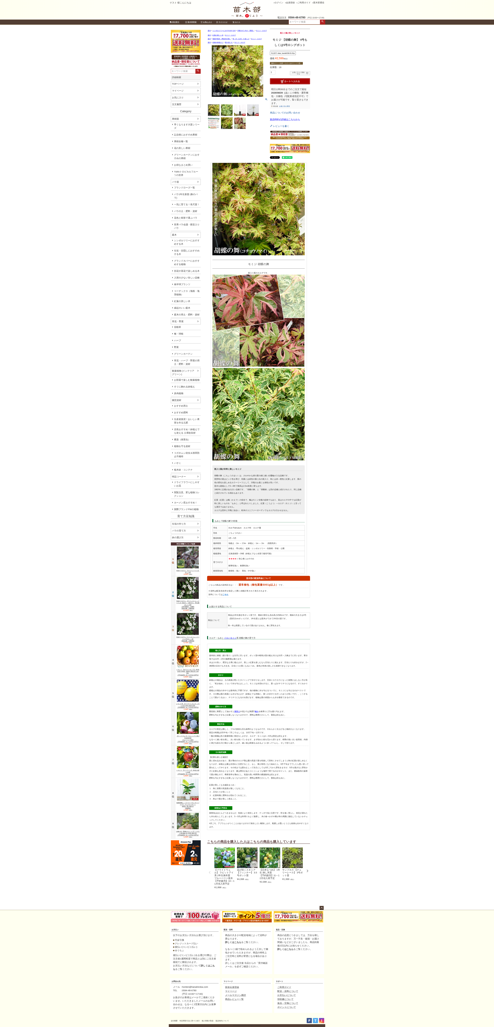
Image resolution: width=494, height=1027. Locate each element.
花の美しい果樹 (182, 148)
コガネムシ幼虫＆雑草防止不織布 (187, 455)
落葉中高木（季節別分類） (222, 39)
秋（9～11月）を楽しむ (241, 39)
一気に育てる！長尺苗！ (187, 204)
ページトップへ (322, 908)
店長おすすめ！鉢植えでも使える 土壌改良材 (187, 431)
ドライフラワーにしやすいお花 (187, 484)
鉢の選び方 (178, 537)
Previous (209, 872)
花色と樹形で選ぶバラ (185, 218)
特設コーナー (179, 476)
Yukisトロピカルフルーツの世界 (186, 173)
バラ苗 (175, 182)
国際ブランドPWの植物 (186, 509)
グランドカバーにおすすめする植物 (187, 263)
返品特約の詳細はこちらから (285, 119)
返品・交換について (287, 1003)
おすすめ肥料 (181, 412)
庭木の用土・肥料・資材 (187, 314)
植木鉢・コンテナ (183, 470)
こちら (225, 594)
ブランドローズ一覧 (184, 187)
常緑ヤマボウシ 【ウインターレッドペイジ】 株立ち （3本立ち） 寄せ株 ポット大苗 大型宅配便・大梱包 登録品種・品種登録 (187, 604)
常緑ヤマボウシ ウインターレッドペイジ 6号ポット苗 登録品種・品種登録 (187, 639)
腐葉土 (237, 711)
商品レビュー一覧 (234, 999)
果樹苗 (175, 119)
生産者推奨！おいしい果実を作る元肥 (187, 421)
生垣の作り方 (179, 524)
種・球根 (178, 334)
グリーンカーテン (183, 354)
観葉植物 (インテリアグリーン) (183, 373)
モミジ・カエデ (261, 31)
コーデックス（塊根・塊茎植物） (187, 293)
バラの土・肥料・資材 (185, 211)
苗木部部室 (192, 22)
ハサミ (177, 463)
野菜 (176, 347)
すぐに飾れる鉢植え (184, 386)
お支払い (175, 930)
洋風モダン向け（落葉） (245, 31)
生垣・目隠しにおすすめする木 (187, 252)
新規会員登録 (232, 987)
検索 (322, 22)
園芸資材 (176, 400)
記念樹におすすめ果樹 (185, 134)
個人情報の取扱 (207, 1021)
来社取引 (175, 22)
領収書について (285, 999)
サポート (279, 981)
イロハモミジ (230, 638)
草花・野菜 (178, 321)
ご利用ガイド (304, 2)
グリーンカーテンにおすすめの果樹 (187, 157)
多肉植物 (178, 393)
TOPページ (178, 84)
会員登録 (290, 2)
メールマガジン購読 (235, 995)
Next (307, 870)
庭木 (174, 235)
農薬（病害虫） (182, 439)
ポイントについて (286, 1007)
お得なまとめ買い (183, 165)
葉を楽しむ (229, 42)
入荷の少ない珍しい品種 (187, 277)
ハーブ (177, 340)
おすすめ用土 (181, 406)
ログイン (279, 2)
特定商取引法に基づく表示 (190, 1021)
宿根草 (177, 327)
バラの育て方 (179, 530)
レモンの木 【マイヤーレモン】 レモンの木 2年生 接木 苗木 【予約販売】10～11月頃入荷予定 (188, 705)
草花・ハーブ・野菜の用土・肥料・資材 (187, 362)
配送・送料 (228, 930)
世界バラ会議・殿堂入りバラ (187, 226)
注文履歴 (176, 104)
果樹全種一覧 (181, 141)
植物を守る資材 (182, 446)
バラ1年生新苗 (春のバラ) (186, 196)
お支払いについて (286, 995)
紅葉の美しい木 (182, 301)
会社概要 (174, 1021)
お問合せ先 (176, 981)
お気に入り (207, 22)
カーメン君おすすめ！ (185, 502)
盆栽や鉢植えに (218, 42)
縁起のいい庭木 (182, 308)
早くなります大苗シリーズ (187, 126)
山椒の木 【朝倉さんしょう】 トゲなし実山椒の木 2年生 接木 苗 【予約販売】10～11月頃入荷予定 (188, 833)
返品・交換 (280, 930)
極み (257, 711)
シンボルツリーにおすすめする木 (187, 242)
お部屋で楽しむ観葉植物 (187, 380)
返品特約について (222, 1021)
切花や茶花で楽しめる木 (187, 271)
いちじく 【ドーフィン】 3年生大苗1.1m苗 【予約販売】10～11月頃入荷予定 (188, 772)
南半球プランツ (182, 284)
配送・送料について (287, 991)
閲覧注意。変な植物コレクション (187, 494)
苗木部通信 (318, 2)
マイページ (222, 22)
